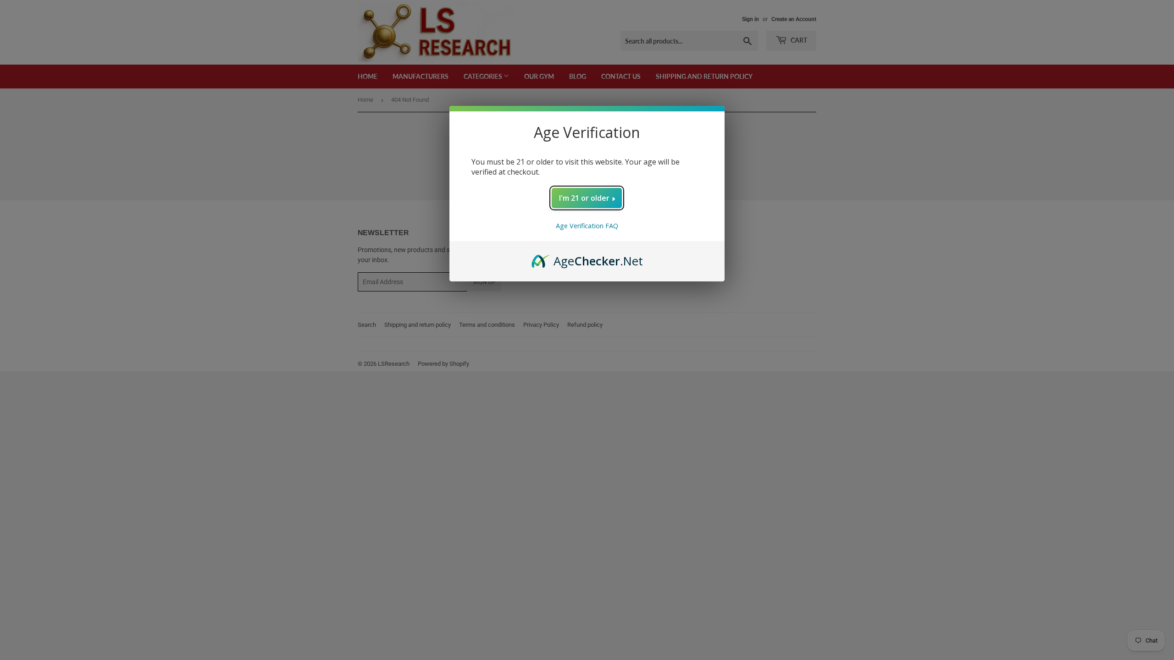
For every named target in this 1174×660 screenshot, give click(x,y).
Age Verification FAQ (587, 225)
